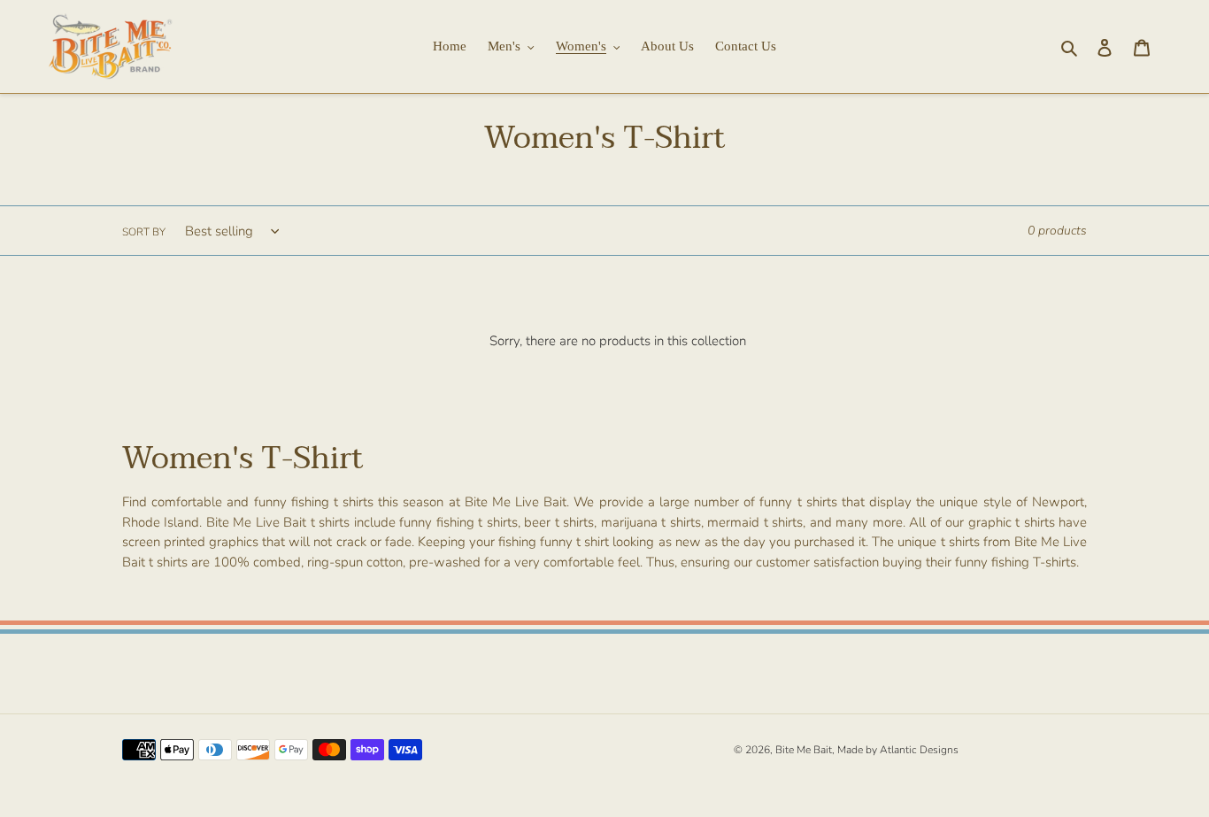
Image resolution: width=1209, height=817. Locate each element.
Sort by (144, 232)
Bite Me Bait (803, 750)
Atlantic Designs (919, 750)
